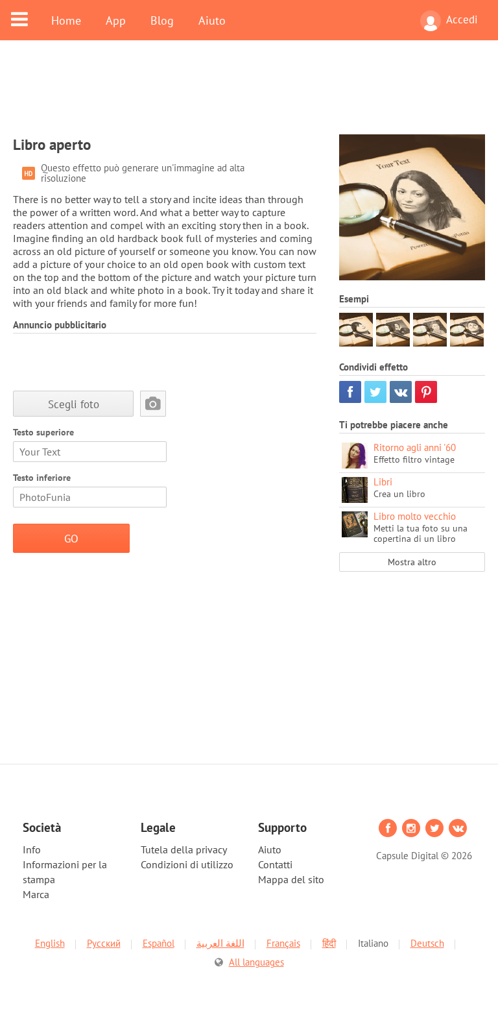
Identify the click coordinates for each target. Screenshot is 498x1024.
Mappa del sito (291, 879)
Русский (104, 943)
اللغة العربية (220, 943)
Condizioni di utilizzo (187, 864)
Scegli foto (73, 403)
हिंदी (329, 943)
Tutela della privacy (184, 849)
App (116, 20)
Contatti (275, 864)
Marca (36, 894)
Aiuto (212, 20)
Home (66, 20)
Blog (162, 20)
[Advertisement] (249, 95)
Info (32, 849)
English (50, 943)
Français (283, 943)
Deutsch (427, 943)
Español (158, 943)
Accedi (462, 19)
